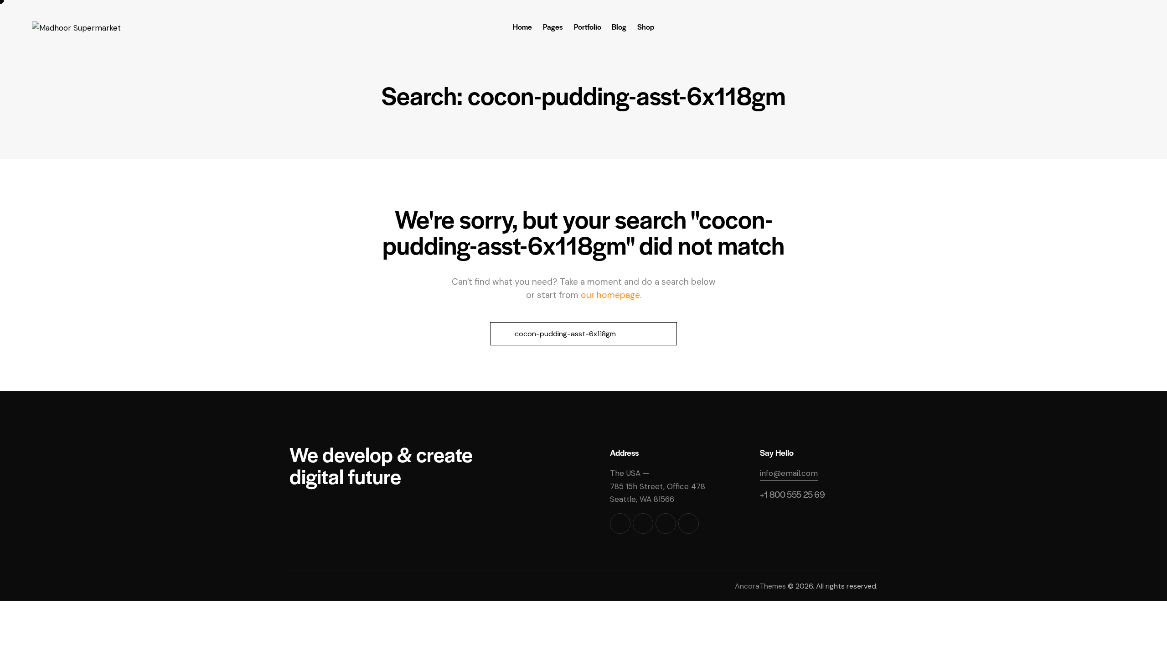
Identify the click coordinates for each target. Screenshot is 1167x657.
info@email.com (789, 473)
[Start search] (501, 333)
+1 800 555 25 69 (792, 494)
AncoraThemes (760, 586)
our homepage (610, 295)
